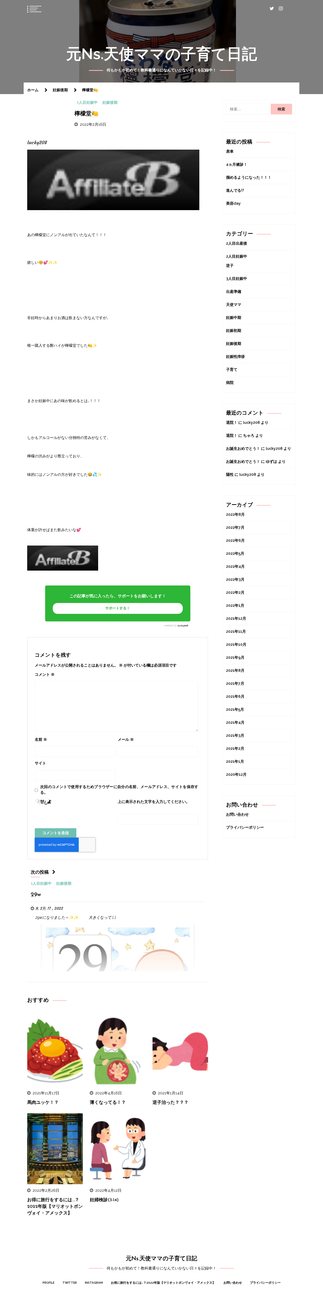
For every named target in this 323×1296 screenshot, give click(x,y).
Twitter (69, 1282)
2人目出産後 (236, 243)
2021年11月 (236, 631)
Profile (48, 1282)
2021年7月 (235, 683)
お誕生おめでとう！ (243, 448)
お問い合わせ (237, 814)
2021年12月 (236, 618)
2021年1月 (235, 761)
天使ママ (233, 304)
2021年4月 (235, 722)
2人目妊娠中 (236, 256)
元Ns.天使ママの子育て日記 (161, 54)
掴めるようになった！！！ (248, 177)
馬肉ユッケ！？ (43, 1103)
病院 (230, 382)
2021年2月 (235, 748)
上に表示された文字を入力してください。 (154, 801)
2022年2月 (235, 592)
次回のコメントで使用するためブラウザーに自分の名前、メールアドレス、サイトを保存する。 (119, 790)
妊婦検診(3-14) (104, 1200)
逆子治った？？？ (170, 1103)
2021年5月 (235, 709)
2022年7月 (235, 527)
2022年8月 (235, 514)
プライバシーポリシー (245, 827)
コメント (45, 674)
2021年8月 (235, 670)
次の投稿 (40, 872)
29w (36, 895)
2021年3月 (235, 735)
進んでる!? (235, 190)
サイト (40, 763)
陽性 (230, 474)
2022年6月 (235, 540)
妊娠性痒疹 (235, 356)
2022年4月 (235, 566)
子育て (231, 369)
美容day (233, 203)
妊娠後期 (110, 103)
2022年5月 (235, 553)
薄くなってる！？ (108, 1103)
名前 (41, 739)
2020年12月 (236, 774)
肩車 (230, 151)
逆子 (230, 265)
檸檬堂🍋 (86, 114)
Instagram (94, 1282)
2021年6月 (235, 696)
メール (126, 739)
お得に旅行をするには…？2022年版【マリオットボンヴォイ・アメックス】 (55, 1207)
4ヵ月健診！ (236, 164)
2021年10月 (236, 644)
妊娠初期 (233, 330)
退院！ (231, 422)
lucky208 (183, 625)
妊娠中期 (233, 317)
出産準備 (233, 291)
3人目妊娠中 (87, 103)
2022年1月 (235, 605)
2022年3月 (235, 579)
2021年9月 (235, 657)
